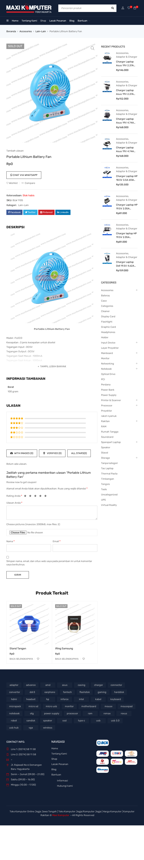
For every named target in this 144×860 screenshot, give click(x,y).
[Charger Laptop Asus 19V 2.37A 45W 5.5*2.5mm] (107, 86)
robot (14, 720)
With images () (23, 453)
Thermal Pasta (109, 473)
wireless (47, 727)
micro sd (33, 706)
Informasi (62, 780)
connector (116, 685)
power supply (51, 713)
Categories (107, 306)
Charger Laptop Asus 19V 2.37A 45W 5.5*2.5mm (125, 92)
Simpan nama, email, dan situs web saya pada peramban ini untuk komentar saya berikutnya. (49, 563)
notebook (14, 713)
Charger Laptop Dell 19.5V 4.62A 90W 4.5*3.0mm (125, 264)
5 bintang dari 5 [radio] (46, 496)
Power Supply (108, 395)
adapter (14, 685)
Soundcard (107, 437)
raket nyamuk (109, 416)
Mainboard (107, 353)
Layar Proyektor (110, 347)
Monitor (105, 358)
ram (90, 713)
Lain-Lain (40, 31)
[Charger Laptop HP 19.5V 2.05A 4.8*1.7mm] (107, 201)
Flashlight (106, 321)
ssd (64, 720)
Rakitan (105, 421)
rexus (124, 713)
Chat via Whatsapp (24, 175)
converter (14, 692)
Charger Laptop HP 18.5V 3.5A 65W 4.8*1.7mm (126, 178)
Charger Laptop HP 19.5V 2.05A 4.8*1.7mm (126, 206)
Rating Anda (14, 495)
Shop (54, 758)
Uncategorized (109, 494)
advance (31, 685)
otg (32, 713)
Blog (53, 769)
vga (31, 727)
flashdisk (85, 692)
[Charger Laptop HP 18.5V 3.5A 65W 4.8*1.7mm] (107, 172)
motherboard (88, 706)
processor (72, 713)
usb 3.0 (115, 720)
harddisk (119, 692)
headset (30, 699)
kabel (98, 699)
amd (47, 685)
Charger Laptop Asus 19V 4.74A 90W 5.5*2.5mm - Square (126, 121)
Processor (106, 405)
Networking (107, 363)
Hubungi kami (65, 785)
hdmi (14, 699)
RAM (103, 426)
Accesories (26, 31)
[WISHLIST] (38, 659)
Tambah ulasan (15, 150)
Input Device (108, 342)
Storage (105, 457)
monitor (69, 706)
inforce (64, 699)
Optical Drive (108, 374)
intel (81, 699)
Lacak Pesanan (59, 764)
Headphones (108, 332)
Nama (10, 541)
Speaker (105, 447)
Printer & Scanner (111, 400)
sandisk (30, 720)
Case (104, 300)
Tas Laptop (107, 468)
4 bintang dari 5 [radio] (41, 496)
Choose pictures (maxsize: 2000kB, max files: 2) (33, 524)
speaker (47, 720)
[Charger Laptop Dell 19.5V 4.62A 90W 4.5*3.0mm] (107, 258)
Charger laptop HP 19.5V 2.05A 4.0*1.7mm (126, 235)
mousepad (127, 706)
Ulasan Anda (14, 502)
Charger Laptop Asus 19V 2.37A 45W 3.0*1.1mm (125, 63)
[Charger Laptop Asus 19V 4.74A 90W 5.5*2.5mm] (107, 144)
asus (65, 685)
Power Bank (107, 389)
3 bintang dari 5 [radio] (36, 496)
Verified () (54, 453)
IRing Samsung (64, 648)
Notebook (106, 368)
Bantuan (56, 774)
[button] (92, 48)
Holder (104, 337)
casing (81, 685)
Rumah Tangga (109, 431)
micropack (15, 706)
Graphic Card (108, 327)
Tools (104, 489)
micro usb (51, 706)
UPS (103, 499)
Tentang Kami (59, 753)
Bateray (105, 295)
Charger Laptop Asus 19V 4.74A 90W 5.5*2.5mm (125, 149)
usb (98, 720)
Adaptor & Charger (126, 56)
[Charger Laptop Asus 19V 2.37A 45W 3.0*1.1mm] (107, 58)
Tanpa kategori (109, 463)
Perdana (105, 384)
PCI (103, 379)
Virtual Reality (109, 505)
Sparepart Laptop (111, 442)
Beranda (11, 31)
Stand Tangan (18, 648)
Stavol (104, 452)
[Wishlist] (129, 8)
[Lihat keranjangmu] (135, 8)
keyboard (115, 699)
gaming (102, 692)
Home (54, 748)
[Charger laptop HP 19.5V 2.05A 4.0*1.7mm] (107, 229)
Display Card (108, 316)
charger (98, 685)
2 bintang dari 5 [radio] (31, 496)
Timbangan (107, 478)
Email (57, 541)
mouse (108, 706)
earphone (49, 692)
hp (47, 699)
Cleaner (105, 311)
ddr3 (32, 692)
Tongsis (105, 484)
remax (107, 713)
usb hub (14, 727)
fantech (67, 692)
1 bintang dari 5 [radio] (26, 496)
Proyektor (106, 410)
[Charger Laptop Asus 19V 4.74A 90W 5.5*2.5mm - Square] (107, 115)
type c (81, 720)
